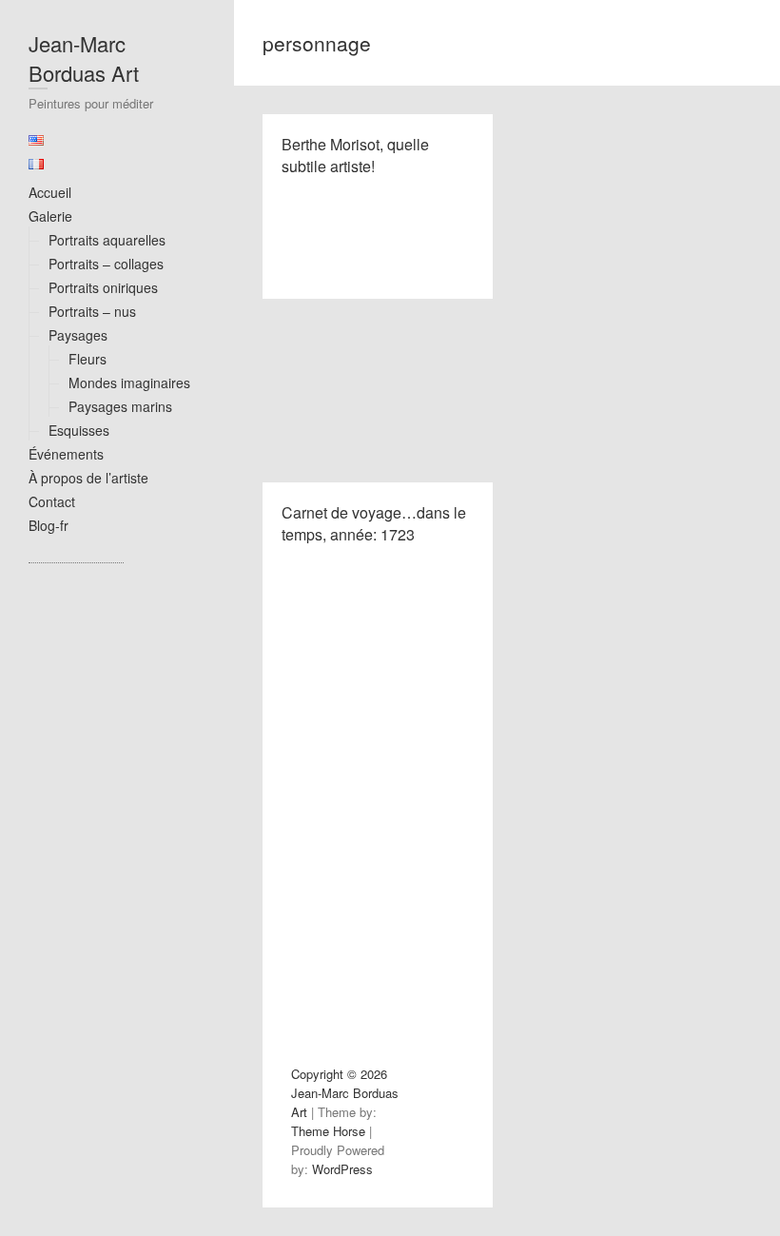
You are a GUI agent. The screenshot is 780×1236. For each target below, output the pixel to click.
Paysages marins (120, 406)
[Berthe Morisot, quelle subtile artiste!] (378, 391)
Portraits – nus (92, 311)
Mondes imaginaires (129, 382)
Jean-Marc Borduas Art (84, 58)
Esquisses (79, 430)
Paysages (78, 334)
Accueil (50, 192)
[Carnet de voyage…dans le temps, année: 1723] (377, 736)
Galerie (50, 216)
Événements (66, 453)
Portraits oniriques (103, 287)
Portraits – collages (106, 263)
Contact (52, 501)
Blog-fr (48, 525)
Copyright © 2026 (339, 1074)
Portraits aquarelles (107, 239)
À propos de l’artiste (88, 477)
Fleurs (87, 358)
